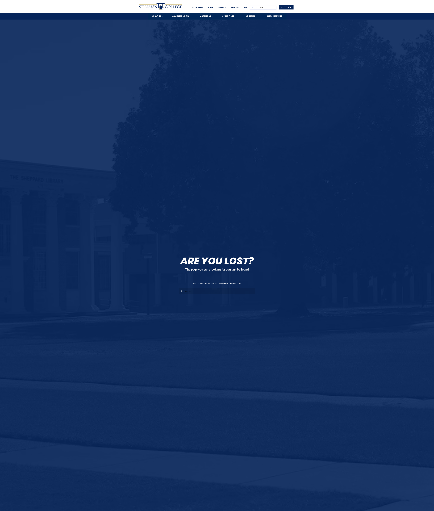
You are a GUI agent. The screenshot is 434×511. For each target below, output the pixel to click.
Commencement (274, 16)
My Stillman (197, 7)
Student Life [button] (228, 16)
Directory (235, 7)
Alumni (211, 7)
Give (246, 7)
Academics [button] (205, 16)
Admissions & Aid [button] (180, 16)
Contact (222, 7)
